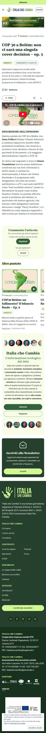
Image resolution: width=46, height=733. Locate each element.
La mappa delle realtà (11, 570)
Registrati (23, 241)
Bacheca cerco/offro (11, 574)
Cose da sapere (9, 549)
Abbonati (23, 407)
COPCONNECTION (36, 36)
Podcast (24, 36)
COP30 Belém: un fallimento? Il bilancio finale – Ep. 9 (18, 303)
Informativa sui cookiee (17, 723)
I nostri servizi (8, 533)
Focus (26, 554)
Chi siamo (6, 528)
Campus (5, 579)
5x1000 (5, 595)
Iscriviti (23, 471)
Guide (4, 558)
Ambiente (7, 63)
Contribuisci (7, 590)
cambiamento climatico (26, 63)
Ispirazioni (6, 554)
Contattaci (6, 538)
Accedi (39, 10)
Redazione (6, 328)
